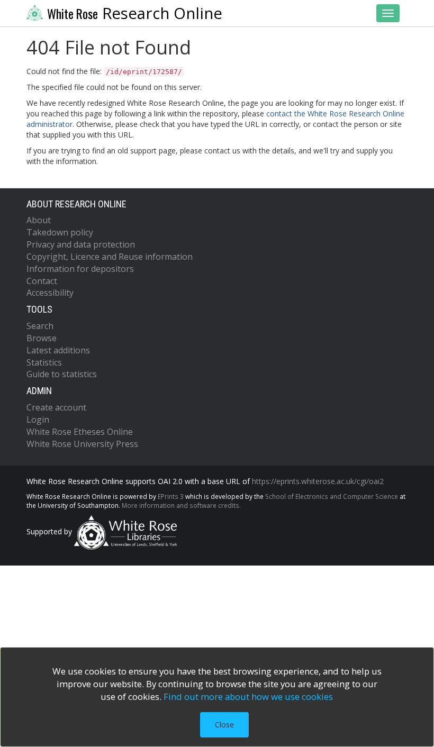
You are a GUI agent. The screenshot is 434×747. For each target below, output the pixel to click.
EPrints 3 (171, 496)
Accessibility (50, 292)
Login (37, 419)
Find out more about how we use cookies (248, 696)
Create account (56, 407)
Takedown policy (59, 232)
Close (224, 724)
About (38, 220)
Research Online (134, 13)
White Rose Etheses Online (79, 432)
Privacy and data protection (80, 244)
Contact (41, 281)
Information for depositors (80, 269)
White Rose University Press (82, 444)
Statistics (44, 362)
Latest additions (58, 350)
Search (39, 326)
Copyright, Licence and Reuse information (109, 256)
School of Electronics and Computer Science (331, 496)
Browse (41, 338)
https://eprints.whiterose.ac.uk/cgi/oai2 (318, 481)
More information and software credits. (181, 505)
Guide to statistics (61, 374)
